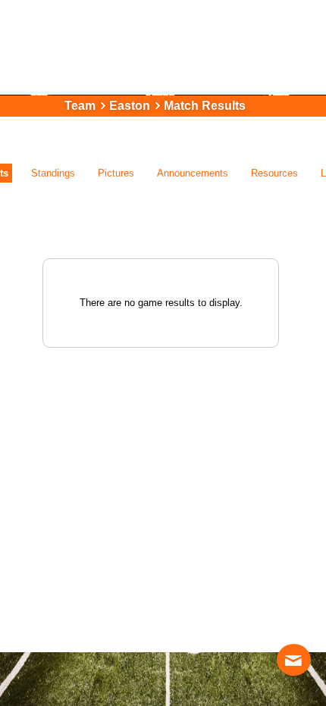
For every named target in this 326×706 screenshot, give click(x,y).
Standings (53, 173)
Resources (274, 173)
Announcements (192, 173)
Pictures (116, 173)
